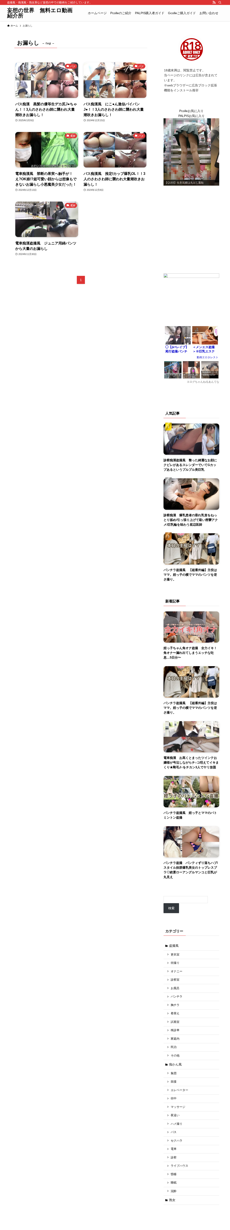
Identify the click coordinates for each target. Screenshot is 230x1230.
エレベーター (179, 1090)
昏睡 (174, 1174)
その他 (175, 1055)
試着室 (175, 1022)
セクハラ (176, 1140)
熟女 (172, 1200)
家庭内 (175, 1038)
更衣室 (175, 954)
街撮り (175, 962)
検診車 (175, 1030)
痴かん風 (175, 1064)
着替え (175, 1013)
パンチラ (176, 996)
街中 (174, 1098)
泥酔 (174, 1191)
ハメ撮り (176, 1123)
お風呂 (175, 988)
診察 (174, 1157)
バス (174, 1132)
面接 (174, 1081)
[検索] (220, 2)
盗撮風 (174, 945)
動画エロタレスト (207, 357)
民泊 (174, 1047)
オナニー (176, 971)
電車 (174, 1149)
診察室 (175, 979)
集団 (174, 1073)
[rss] (214, 2)
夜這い (175, 1115)
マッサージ (178, 1107)
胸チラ (175, 1005)
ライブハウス (179, 1165)
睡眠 (174, 1182)
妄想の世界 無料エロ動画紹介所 (40, 13)
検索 (171, 908)
